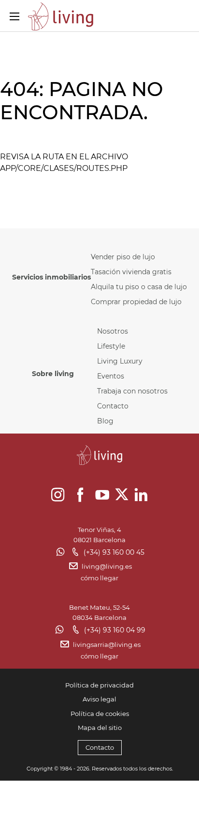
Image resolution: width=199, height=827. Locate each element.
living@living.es (107, 566)
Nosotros (112, 331)
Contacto (112, 406)
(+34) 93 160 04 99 (114, 630)
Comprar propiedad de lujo (136, 301)
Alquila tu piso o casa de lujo (139, 286)
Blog (105, 421)
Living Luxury (119, 361)
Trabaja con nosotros (132, 391)
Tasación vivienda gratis (131, 271)
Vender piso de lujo (123, 256)
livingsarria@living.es (107, 644)
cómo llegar (99, 578)
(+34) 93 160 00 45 (114, 552)
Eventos (110, 376)
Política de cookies (100, 713)
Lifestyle (111, 346)
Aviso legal (99, 699)
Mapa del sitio (100, 727)
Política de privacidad (99, 685)
